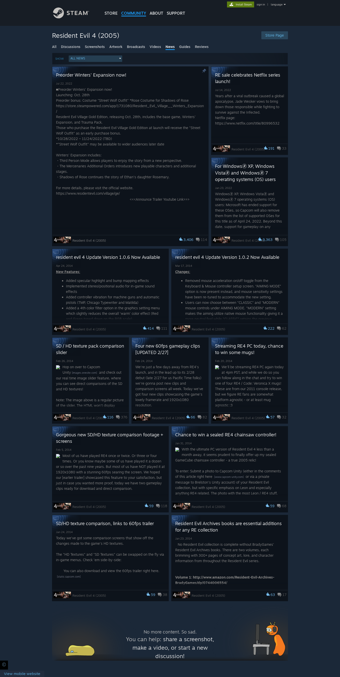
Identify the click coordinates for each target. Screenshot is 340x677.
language (277, 4)
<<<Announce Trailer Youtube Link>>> (159, 199)
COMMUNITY (133, 13)
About (156, 13)
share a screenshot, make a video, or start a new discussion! (173, 647)
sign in (261, 4)
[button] (95, 58)
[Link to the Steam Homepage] (71, 17)
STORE (111, 13)
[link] (22, 674)
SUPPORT (176, 13)
